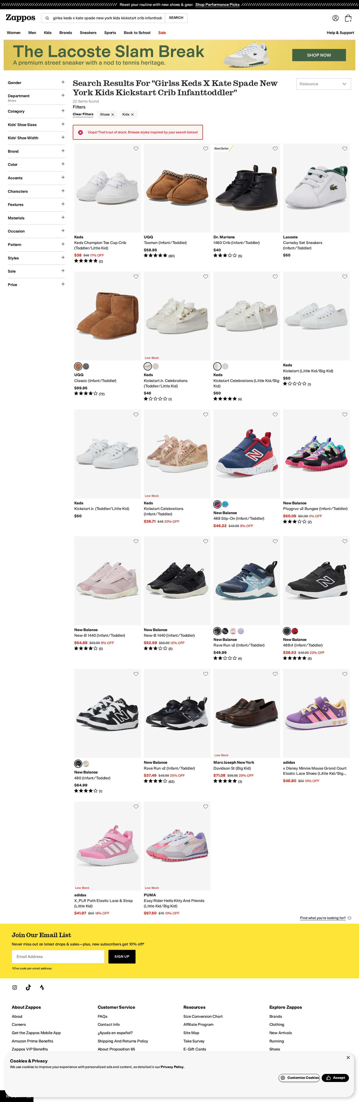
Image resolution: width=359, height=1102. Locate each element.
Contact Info (109, 1024)
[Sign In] (335, 18)
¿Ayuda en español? (115, 1032)
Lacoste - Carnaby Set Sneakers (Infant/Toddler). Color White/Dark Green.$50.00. (316, 204)
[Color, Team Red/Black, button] (295, 631)
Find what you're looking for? (323, 918)
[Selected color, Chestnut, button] (78, 366)
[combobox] (103, 18)
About (17, 1016)
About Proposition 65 (116, 1049)
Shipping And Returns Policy (123, 1041)
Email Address (29, 956)
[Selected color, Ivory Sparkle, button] (148, 366)
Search (176, 18)
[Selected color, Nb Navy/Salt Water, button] (217, 631)
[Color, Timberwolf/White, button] (86, 764)
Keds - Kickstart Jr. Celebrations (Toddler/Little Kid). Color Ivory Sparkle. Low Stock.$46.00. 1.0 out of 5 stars (177, 337)
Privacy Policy (172, 1067)
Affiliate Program (198, 1024)
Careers (19, 1024)
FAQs (102, 1016)
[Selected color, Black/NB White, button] (287, 631)
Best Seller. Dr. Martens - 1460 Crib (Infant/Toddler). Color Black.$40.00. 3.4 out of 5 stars (246, 204)
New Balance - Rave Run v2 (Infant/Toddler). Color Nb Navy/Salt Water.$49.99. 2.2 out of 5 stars (246, 598)
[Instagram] (14, 987)
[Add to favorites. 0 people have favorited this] (136, 148)
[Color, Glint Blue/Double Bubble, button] (233, 631)
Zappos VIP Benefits (30, 1049)
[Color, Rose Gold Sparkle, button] (155, 366)
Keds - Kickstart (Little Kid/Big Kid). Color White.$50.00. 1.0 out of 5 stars (316, 337)
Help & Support (340, 32)
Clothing (277, 1024)
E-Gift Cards (194, 1049)
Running (276, 1041)
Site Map (191, 1032)
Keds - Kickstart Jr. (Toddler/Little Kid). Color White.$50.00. (107, 469)
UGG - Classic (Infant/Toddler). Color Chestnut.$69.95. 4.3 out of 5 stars (107, 337)
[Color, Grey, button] (86, 366)
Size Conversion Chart (203, 1016)
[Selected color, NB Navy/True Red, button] (217, 504)
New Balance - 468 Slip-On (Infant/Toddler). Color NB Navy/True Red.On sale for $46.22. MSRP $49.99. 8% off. (246, 469)
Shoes (105, 114)
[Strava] (42, 987)
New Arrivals (280, 1032)
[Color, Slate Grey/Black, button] (225, 631)
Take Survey (193, 1041)
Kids (125, 114)
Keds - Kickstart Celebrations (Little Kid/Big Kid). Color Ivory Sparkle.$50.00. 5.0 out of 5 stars (246, 337)
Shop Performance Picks (217, 4)
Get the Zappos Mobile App (36, 1032)
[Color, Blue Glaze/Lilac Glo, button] (225, 504)
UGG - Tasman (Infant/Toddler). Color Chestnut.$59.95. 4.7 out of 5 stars (177, 204)
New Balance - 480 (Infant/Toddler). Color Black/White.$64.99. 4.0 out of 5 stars (107, 731)
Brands (275, 1016)
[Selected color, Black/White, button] (78, 764)
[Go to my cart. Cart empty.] (348, 18)
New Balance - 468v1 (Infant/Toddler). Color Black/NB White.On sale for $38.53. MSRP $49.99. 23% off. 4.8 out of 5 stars (316, 598)
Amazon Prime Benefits (32, 1041)
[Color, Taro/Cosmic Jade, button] (241, 631)
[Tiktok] (28, 987)
